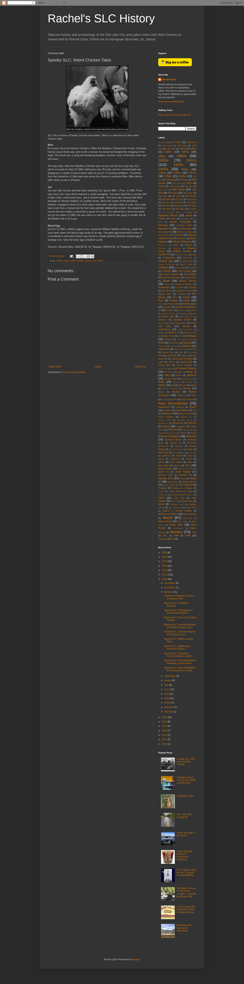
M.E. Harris (169, 372)
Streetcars (173, 482)
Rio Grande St (175, 449)
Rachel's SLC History (101, 18)
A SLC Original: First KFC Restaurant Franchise (185, 855)
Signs (190, 462)
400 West (162, 196)
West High (182, 521)
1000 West (167, 146)
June (167, 689)
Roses (175, 453)
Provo (193, 433)
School (189, 459)
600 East (179, 199)
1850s (193, 148)
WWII (187, 535)
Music (161, 392)
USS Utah (179, 498)
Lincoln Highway (184, 365)
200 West (177, 183)
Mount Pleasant (170, 388)
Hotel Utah (174, 343)
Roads (190, 449)
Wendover (187, 518)
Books (176, 245)
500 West (166, 199)
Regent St (175, 443)
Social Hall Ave (186, 469)
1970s (192, 172)
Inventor (173, 346)
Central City (165, 261)
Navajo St (182, 395)
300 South (178, 189)
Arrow (161, 232)
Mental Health (170, 379)
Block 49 (162, 245)
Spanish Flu (185, 475)
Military (162, 385)
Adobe (188, 215)
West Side (176, 524)
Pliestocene (178, 423)
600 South (192, 199)
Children (163, 267)
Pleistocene (163, 423)
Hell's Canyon (185, 330)
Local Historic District (183, 368)
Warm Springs (189, 514)
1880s (162, 156)
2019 (165, 717)
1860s (168, 151)
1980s (168, 176)
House (187, 342)
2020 (165, 579)
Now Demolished (173, 403)
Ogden (192, 407)
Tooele (161, 491)
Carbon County (182, 255)
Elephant (192, 287)
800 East (166, 205)
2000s (189, 183)
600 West (166, 202)
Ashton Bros (163, 235)
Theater (162, 488)
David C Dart (190, 277)
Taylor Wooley (169, 485)
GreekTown (164, 329)
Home (98, 366)
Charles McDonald (166, 264)
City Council (184, 271)
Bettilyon (182, 238)
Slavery (177, 465)
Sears (161, 462)
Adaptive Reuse (168, 215)
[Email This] (78, 256)
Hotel (161, 342)
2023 (165, 566)
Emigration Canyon (184, 291)
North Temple (187, 399)
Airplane (162, 218)
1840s (182, 148)
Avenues (177, 235)
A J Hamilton (186, 212)
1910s (191, 160)
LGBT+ (171, 362)
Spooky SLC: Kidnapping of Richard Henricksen (178, 611)
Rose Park (163, 452)
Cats (194, 254)
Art (169, 232)
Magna (180, 372)
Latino (161, 362)
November (170, 587)
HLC (180, 336)
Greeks (186, 326)
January (168, 711)
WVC (165, 536)
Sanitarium (175, 459)
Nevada (164, 400)
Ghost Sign (168, 316)
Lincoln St (162, 369)
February (169, 707)
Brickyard (177, 248)
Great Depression (177, 323)
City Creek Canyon (168, 274)
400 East (172, 193)
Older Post (140, 366)
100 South (175, 142)
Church (166, 270)
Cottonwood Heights (171, 277)
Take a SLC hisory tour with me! (174, 115)
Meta (161, 381)
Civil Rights (190, 274)
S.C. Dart (192, 453)
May (166, 694)
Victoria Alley (187, 501)
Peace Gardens (166, 417)
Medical (191, 375)
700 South (191, 202)
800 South (179, 205)
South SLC (163, 472)
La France (171, 355)
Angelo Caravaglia (180, 221)
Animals (80, 261)
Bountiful (162, 248)
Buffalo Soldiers (182, 251)
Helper (161, 333)
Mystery (176, 392)
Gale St (192, 310)
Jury (181, 352)
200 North (183, 180)
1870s (185, 151)
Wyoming (162, 539)
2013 (165, 744)
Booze (188, 245)
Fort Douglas (189, 303)
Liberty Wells (164, 365)
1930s (163, 169)
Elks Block (167, 291)
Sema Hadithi (175, 462)
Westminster (178, 528)
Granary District (182, 319)
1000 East (191, 142)
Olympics (167, 410)
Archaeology (184, 228)
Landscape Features (182, 358)
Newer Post (55, 366)
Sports (183, 478)
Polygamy (181, 426)
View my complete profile (171, 101)
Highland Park (190, 333)
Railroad (191, 436)
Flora (161, 300)
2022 (165, 570)
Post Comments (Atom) (74, 372)
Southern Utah (165, 475)
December (170, 583)
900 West (180, 209)
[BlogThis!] (81, 256)
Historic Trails (167, 336)
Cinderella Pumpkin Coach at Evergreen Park (179, 597)
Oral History (182, 410)
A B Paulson (168, 212)
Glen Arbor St (186, 317)
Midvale (189, 382)
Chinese (192, 267)
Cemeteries (169, 257)
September (170, 676)
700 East (178, 202)
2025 (165, 557)
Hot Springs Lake (185, 339)
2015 (165, 735)
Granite (161, 323)
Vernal (174, 501)
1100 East (182, 145)
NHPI (174, 399)
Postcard (172, 429)
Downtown (163, 287)
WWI (176, 535)
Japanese (186, 346)
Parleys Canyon (185, 413)
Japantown (164, 349)
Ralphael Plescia (173, 439)
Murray (186, 388)
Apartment (164, 228)
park (194, 410)
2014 (165, 739)
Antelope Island (184, 225)
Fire (175, 297)
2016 (165, 730)
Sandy (161, 459)
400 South (188, 193)
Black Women (182, 241)
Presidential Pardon (167, 433)
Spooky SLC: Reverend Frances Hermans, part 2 (178, 654)
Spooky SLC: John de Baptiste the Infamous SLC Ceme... (179, 669)
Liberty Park (186, 362)
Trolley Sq (162, 495)
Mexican (176, 382)
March (167, 702)
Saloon (179, 455)
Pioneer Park (164, 420)
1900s (59, 261)
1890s (182, 156)
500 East (176, 196)
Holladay (168, 339)
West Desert (164, 521)
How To (161, 346)
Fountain (167, 307)
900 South (167, 209)
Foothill (161, 304)
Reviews (179, 446)
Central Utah (186, 261)
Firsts (186, 297)
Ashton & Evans (185, 232)
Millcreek (182, 385)
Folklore (173, 300)
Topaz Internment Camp (181, 491)
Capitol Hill (164, 254)
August (168, 680)
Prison (183, 433)
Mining (193, 385)
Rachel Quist (169, 79)
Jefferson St (179, 349)
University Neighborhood (182, 495)
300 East (188, 186)
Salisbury (166, 455)
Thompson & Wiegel (182, 488)
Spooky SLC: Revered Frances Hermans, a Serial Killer (180, 661)
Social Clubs (165, 468)
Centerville (187, 258)
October (168, 592)
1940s (73, 261)
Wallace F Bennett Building (177, 511)
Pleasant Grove (184, 420)
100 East (162, 142)
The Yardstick (186, 485)
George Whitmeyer (188, 314)
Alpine (173, 218)
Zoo (173, 539)
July (166, 685)
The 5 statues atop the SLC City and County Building (186, 873)
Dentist (168, 284)
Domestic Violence (184, 284)
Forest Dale (173, 304)
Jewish (193, 349)
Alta (182, 219)
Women (176, 532)
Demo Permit (187, 280)
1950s (162, 172)
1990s (182, 176)
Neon (193, 395)
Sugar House (189, 481)
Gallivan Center (168, 314)
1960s (177, 172)
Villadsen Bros (177, 504)
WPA (194, 532)
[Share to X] (85, 256)
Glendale (162, 320)
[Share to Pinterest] (92, 256)
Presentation (187, 430)
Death (166, 280)
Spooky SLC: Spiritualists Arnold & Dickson (177, 647)
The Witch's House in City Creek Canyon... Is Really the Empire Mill (186, 892)
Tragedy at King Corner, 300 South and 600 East (186, 780)
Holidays (191, 335)
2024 (165, 561)
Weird (100, 261)
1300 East (171, 149)
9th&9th (192, 209)
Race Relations (170, 436)
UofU (161, 497)
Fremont (170, 310)
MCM (178, 375)
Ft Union (182, 310)
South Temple (183, 471)
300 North (163, 190)
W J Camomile (175, 508)
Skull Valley (163, 465)
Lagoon (184, 355)
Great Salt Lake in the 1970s (186, 834)
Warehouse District (168, 514)
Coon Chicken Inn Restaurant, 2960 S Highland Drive (186, 909)
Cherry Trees (186, 264)
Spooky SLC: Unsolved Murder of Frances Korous (180, 633)
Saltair (190, 456)
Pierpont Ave (186, 417)
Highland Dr (173, 332)
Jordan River (168, 352)
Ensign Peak (164, 294)
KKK (160, 355)
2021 (165, 574)
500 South (190, 196)
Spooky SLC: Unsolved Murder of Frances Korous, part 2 (180, 626)
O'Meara (180, 407)
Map (167, 375)
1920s (66, 261)
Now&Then (164, 407)
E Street (180, 287)
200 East (170, 179)
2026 (165, 552)
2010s (161, 186)
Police (165, 426)
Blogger (136, 959)
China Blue (180, 267)
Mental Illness (187, 379)
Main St (191, 371)
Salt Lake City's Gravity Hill (185, 815)
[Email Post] (71, 256)
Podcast (192, 423)
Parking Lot (167, 413)
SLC (187, 465)
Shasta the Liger (185, 796)
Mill (172, 385)
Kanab (190, 352)
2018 (165, 721)
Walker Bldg (191, 508)
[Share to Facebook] (89, 256)
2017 (165, 726)
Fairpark (181, 294)
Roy (183, 453)
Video (161, 504)
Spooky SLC (91, 261)
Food (186, 300)
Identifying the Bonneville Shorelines (184, 928)
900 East (192, 205)
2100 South (174, 186)
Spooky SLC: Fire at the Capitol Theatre (186, 762)
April (167, 698)
